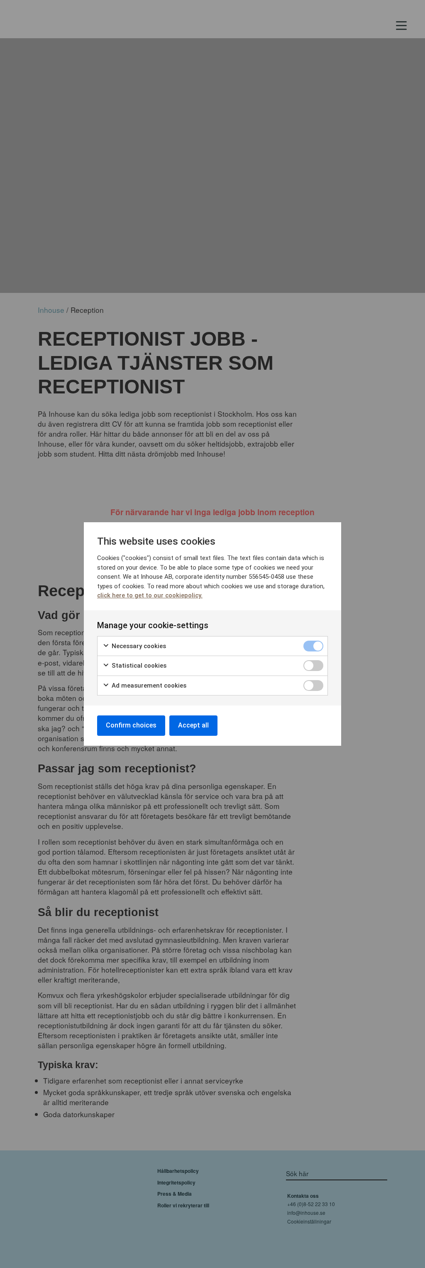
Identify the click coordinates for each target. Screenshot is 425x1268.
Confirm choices (131, 725)
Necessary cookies (138, 646)
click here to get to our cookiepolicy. (150, 595)
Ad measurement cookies (148, 685)
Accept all (193, 725)
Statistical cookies (138, 665)
